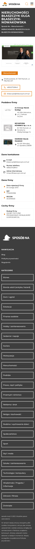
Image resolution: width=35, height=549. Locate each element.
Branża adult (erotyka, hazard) (16, 287)
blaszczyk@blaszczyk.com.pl (18, 94)
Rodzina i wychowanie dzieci (16, 424)
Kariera (6, 346)
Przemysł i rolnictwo (12, 395)
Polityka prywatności (9, 259)
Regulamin (5, 262)
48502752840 (12, 87)
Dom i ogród (8, 297)
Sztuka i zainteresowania (14, 463)
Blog (3, 255)
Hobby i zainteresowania (14, 326)
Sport (5, 444)
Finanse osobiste (10, 316)
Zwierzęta (7, 506)
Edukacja (7, 307)
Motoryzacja (8, 356)
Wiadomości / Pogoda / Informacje (13, 484)
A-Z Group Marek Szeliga (22, 109)
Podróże (7, 375)
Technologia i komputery (14, 473)
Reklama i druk (10, 405)
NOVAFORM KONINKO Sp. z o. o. (23, 124)
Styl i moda (8, 453)
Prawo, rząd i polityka (12, 385)
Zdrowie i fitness (10, 496)
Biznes (6, 277)
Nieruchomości (9, 73)
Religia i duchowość (12, 414)
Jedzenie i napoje (11, 336)
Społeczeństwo (10, 434)
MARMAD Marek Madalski (21, 140)
